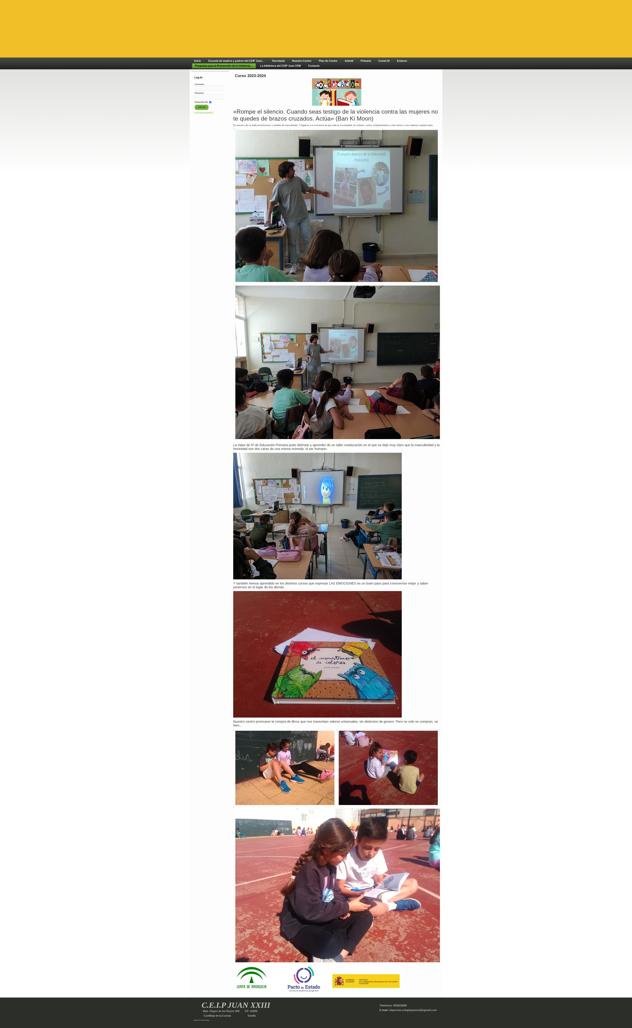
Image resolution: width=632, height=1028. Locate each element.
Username (199, 84)
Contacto (314, 65)
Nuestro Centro (301, 60)
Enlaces (402, 60)
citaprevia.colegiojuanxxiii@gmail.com (413, 1010)
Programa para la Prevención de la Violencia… (224, 65)
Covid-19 (384, 60)
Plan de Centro (328, 60)
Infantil (349, 60)
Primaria (366, 60)
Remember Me (201, 102)
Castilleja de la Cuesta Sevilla (225, 1015)
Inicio (197, 60)
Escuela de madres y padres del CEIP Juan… (236, 60)
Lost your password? (204, 112)
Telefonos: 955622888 (393, 1005)
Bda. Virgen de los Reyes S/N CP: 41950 (229, 1011)
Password (199, 93)
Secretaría (278, 60)
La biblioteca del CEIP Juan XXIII (280, 65)
